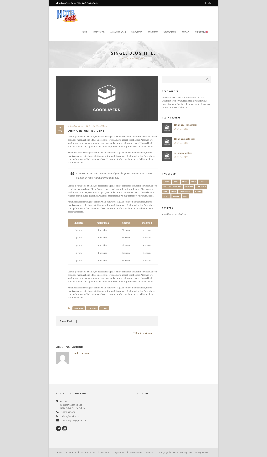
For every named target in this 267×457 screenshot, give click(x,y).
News (173, 191)
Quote (198, 191)
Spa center (153, 32)
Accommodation (118, 32)
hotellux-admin (76, 126)
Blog (98, 126)
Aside (176, 181)
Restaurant (136, 32)
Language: (200, 32)
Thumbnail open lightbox (185, 125)
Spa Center (120, 452)
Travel (104, 308)
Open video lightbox (183, 153)
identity (189, 186)
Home (84, 32)
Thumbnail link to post (184, 139)
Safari (166, 196)
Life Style (92, 308)
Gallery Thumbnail (172, 186)
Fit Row (103, 126)
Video (185, 196)
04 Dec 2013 (182, 129)
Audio (184, 181)
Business (78, 308)
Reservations (170, 32)
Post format (185, 191)
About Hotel (99, 32)
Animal (166, 181)
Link (165, 191)
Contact (185, 32)
